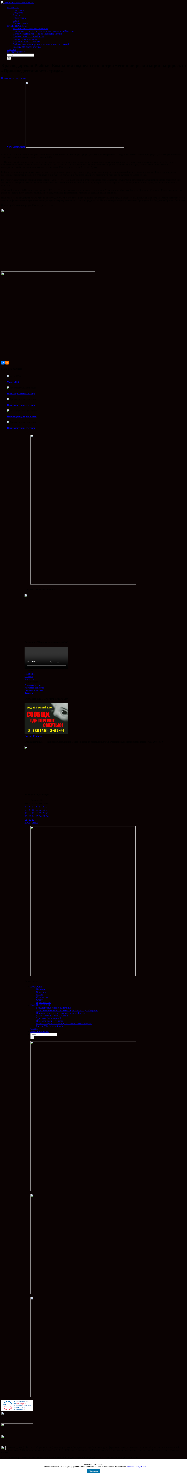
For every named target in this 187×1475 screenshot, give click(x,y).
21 (47, 813)
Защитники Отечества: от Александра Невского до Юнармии (67, 1010)
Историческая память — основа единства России (60, 1013)
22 (26, 816)
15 (26, 813)
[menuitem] (96, 15)
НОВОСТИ (36, 986)
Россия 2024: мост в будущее (50, 1026)
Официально (42, 997)
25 (37, 816)
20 (44, 813)
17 (33, 813)
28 (47, 816)
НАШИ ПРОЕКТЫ (40, 1005)
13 (44, 810)
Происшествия (43, 1002)
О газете (29, 676)
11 (37, 810)
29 (26, 819)
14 (47, 810)
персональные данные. (136, 1466)
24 (33, 816)
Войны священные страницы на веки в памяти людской (64, 1023)
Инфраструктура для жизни (22, 416)
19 (40, 813)
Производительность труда (21, 393)
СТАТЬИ (34, 1029)
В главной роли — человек (49, 1021)
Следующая (20, 78)
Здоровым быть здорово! (48, 1018)
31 (33, 819)
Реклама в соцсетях (34, 687)
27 (44, 816)
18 (37, 813)
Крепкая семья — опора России (52, 1015)
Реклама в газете (33, 685)
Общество (41, 992)
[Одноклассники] (7, 363)
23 (30, 816)
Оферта (28, 736)
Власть (39, 994)
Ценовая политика (34, 690)
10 (33, 810)
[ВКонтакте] (3, 363)
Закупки (29, 693)
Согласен (93, 1471)
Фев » (35, 822)
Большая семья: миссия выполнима (53, 1007)
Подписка (29, 674)
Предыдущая (7, 78)
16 (30, 813)
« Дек (27, 822)
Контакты (29, 679)
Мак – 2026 (13, 382)
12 (40, 810)
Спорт (39, 1000)
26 (40, 816)
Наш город (41, 989)
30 (30, 819)
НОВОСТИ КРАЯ (39, 1031)
